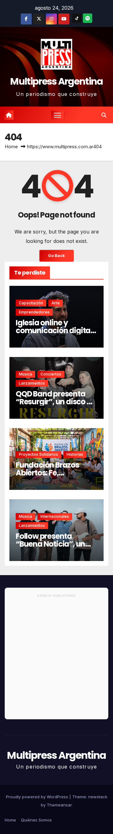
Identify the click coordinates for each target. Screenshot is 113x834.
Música (25, 374)
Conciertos (50, 374)
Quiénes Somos (36, 819)
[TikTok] (77, 18)
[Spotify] (87, 18)
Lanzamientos (32, 383)
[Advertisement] (56, 659)
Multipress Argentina (56, 81)
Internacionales (54, 516)
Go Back (56, 255)
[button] (103, 115)
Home (11, 146)
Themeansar (59, 804)
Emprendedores (34, 312)
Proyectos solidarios (38, 454)
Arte (55, 303)
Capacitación (31, 303)
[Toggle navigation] (57, 115)
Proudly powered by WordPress (37, 796)
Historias (75, 454)
